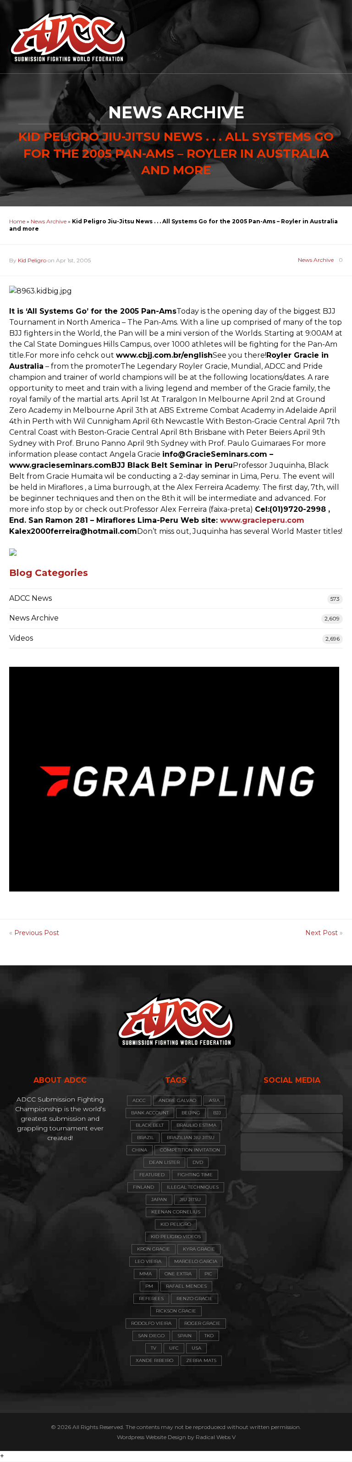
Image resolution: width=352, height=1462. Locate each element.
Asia (214, 1100)
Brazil (145, 1138)
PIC (208, 1274)
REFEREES (151, 1298)
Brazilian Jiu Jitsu (190, 1138)
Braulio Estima (196, 1125)
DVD (197, 1162)
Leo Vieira (148, 1261)
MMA (145, 1274)
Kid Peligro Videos (176, 1237)
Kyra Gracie (199, 1249)
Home (17, 221)
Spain (184, 1336)
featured (152, 1175)
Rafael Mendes (186, 1286)
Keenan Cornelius (175, 1212)
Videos (21, 638)
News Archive (48, 221)
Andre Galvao (177, 1100)
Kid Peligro (32, 260)
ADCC (139, 1100)
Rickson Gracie (176, 1311)
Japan (159, 1199)
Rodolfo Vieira (151, 1323)
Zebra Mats (201, 1360)
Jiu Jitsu (190, 1199)
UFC (174, 1348)
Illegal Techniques (193, 1187)
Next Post (321, 933)
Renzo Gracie (194, 1298)
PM (149, 1286)
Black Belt (150, 1125)
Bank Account (150, 1113)
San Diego (151, 1336)
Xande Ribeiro (154, 1360)
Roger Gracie (202, 1323)
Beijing (191, 1113)
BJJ (217, 1113)
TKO (209, 1336)
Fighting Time (195, 1175)
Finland (143, 1187)
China (139, 1150)
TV (153, 1348)
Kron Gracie (153, 1249)
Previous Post (36, 933)
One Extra (178, 1274)
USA (196, 1348)
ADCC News (30, 598)
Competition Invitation (190, 1150)
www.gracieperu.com (262, 520)
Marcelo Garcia (195, 1261)
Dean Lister (164, 1162)
